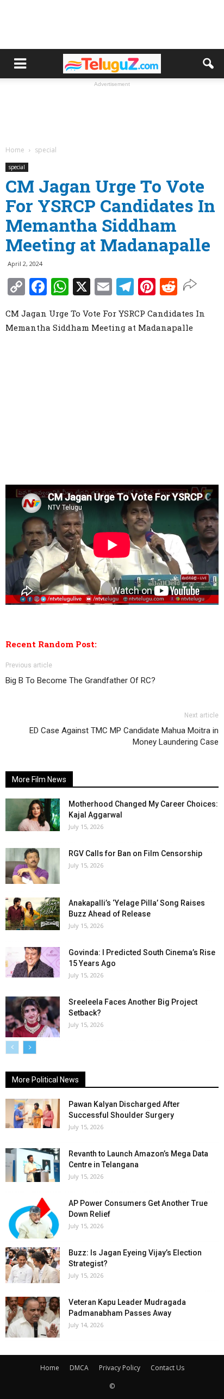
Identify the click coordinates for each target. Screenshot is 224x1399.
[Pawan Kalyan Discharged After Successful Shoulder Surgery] (32, 1113)
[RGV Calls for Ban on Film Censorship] (32, 866)
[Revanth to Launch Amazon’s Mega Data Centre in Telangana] (32, 1165)
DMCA (79, 1367)
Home (49, 1367)
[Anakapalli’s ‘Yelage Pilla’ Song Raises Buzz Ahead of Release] (32, 913)
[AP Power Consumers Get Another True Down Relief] (32, 1218)
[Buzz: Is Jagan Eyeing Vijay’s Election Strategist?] (32, 1265)
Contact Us (167, 1367)
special (17, 167)
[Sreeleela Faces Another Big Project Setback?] (32, 1016)
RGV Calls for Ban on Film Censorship (135, 853)
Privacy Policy (119, 1367)
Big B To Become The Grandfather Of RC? (80, 680)
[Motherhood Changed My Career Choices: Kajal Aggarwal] (32, 814)
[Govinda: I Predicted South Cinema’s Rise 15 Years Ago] (32, 962)
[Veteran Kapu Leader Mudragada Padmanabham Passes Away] (32, 1317)
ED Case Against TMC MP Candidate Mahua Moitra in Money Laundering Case (124, 736)
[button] (209, 63)
